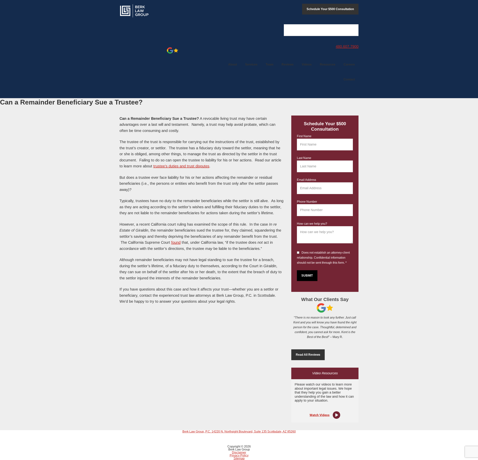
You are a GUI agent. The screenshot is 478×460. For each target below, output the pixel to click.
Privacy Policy (239, 455)
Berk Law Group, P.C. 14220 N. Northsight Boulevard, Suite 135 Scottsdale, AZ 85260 (239, 431)
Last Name (304, 158)
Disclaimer (239, 452)
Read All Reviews (308, 354)
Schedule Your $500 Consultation (330, 9)
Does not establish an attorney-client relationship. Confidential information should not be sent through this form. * (323, 257)
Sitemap (239, 458)
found (176, 242)
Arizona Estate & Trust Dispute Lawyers (148, 11)
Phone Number (307, 201)
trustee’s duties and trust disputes (181, 166)
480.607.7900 (347, 46)
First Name (304, 136)
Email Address (306, 179)
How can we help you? (312, 223)
